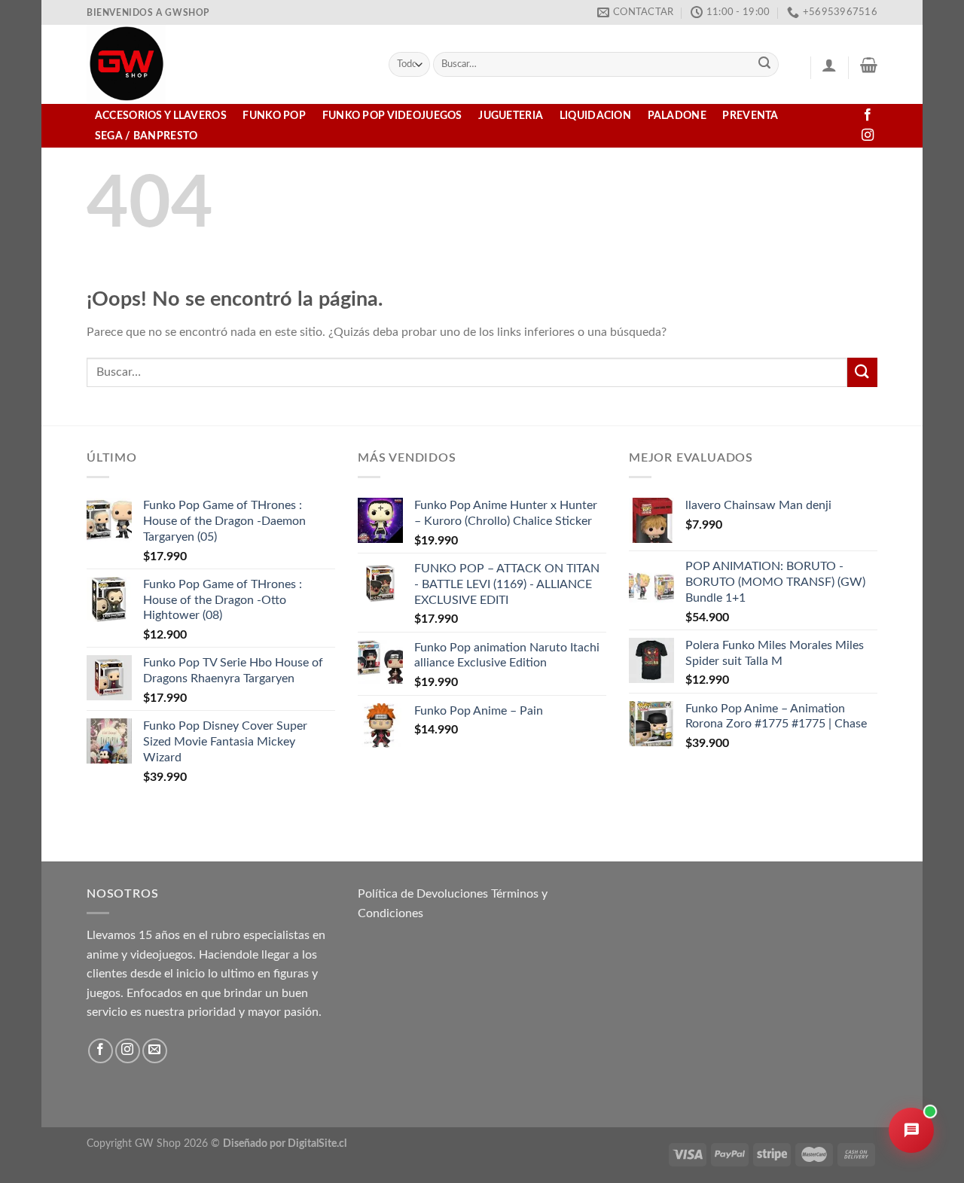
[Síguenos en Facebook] (868, 115)
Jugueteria (510, 115)
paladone (677, 115)
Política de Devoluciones (423, 894)
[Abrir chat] (911, 1130)
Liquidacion (595, 115)
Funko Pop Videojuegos (392, 115)
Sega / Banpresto (146, 136)
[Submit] (765, 65)
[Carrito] (868, 64)
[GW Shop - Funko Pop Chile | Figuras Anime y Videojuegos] (226, 64)
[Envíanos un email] (154, 1050)
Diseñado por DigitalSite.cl (284, 1143)
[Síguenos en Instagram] (868, 135)
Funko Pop (274, 115)
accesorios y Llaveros (161, 115)
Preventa (750, 115)
